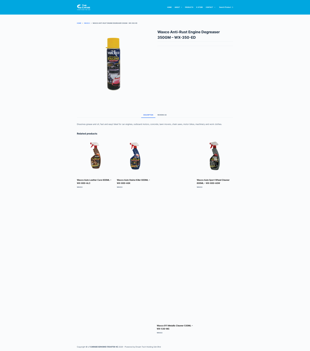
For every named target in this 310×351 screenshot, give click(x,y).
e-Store (199, 7)
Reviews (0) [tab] (162, 115)
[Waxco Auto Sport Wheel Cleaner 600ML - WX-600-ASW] (215, 157)
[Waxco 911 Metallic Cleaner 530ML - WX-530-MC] (175, 230)
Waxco (79, 187)
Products (189, 7)
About (177, 7)
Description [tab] (148, 115)
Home (169, 7)
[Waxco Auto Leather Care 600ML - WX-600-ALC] (95, 157)
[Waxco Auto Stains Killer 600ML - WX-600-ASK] (135, 157)
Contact (209, 7)
